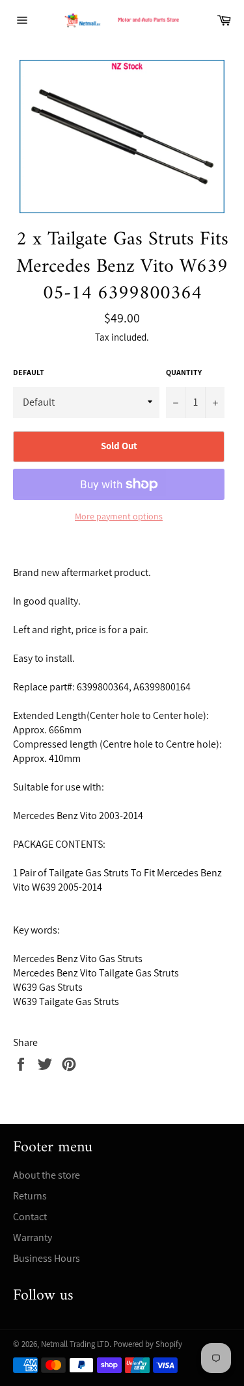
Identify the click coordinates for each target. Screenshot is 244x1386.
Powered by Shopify (147, 1344)
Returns (30, 1196)
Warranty (32, 1237)
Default (28, 372)
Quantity (184, 372)
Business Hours (46, 1258)
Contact (30, 1216)
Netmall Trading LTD (75, 1344)
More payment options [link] (119, 516)
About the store (46, 1175)
